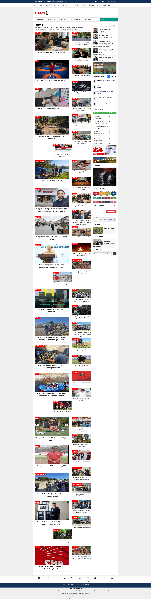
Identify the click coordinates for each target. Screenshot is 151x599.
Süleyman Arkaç (104, 41)
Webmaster (104, 581)
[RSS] (115, 1)
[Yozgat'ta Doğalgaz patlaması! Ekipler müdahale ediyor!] (104, 177)
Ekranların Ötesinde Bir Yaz (99, 54)
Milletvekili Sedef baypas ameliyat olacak (104, 81)
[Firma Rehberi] (102, 1)
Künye (95, 581)
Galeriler (57, 581)
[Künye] (111, 1)
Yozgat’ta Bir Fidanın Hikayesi (106, 37)
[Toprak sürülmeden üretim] (98, 230)
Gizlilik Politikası (78, 595)
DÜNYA (71, 5)
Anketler (80, 581)
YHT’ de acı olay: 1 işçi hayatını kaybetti (103, 92)
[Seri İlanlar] (105, 1)
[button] (110, 5)
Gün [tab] (108, 76)
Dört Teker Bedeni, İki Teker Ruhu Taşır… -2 (107, 59)
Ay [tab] (115, 76)
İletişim (88, 581)
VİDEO (105, 5)
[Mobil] (93, 1)
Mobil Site (39, 581)
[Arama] (96, 1)
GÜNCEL (39, 5)
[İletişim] (99, 1)
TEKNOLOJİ (84, 5)
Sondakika (48, 581)
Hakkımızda (63, 595)
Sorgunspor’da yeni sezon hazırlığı (57, 2)
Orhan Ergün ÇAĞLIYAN (106, 57)
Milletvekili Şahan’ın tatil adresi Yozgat (103, 87)
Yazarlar (72, 581)
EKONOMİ (47, 5)
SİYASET (53, 5)
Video (64, 581)
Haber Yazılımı (87, 586)
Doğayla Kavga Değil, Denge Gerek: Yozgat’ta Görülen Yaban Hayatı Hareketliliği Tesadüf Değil (104, 44)
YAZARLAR (92, 5)
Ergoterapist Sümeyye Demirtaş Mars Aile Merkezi (106, 51)
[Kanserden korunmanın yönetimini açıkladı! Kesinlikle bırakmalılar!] (98, 242)
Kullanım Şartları (87, 595)
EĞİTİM (65, 5)
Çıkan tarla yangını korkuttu (103, 98)
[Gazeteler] (108, 1)
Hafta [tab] (112, 76)
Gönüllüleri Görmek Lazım (105, 33)
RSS (112, 581)
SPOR (59, 5)
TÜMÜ (114, 25)
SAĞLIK (77, 5)
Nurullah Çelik (103, 35)
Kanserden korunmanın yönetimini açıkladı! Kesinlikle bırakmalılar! (104, 243)
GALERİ (99, 5)
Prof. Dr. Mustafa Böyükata (104, 30)
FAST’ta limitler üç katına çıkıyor (104, 104)
